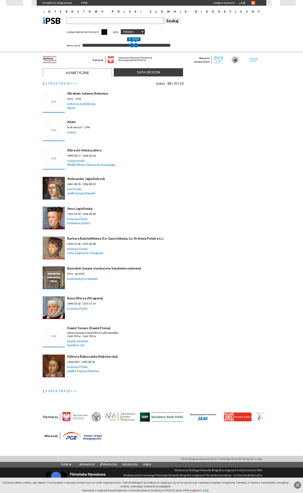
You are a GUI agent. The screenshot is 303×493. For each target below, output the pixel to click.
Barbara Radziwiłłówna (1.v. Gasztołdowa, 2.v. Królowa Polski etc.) (115, 238)
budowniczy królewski (82, 279)
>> (75, 83)
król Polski (74, 189)
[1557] (136, 45)
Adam (71, 122)
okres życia (73, 45)
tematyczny (130, 464)
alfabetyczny (108, 464)
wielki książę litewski (81, 193)
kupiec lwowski (77, 341)
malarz (71, 132)
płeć (115, 31)
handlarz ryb (76, 345)
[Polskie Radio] (237, 416)
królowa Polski (77, 219)
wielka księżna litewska (83, 371)
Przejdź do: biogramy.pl (57, 3)
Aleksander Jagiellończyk (86, 179)
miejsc (147, 464)
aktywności (87, 464)
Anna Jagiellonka (79, 208)
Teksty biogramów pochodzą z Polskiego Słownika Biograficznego (221, 459)
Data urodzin (148, 72)
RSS (253, 3)
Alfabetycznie (77, 73)
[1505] (132, 45)
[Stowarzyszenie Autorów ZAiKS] (203, 416)
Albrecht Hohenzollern (84, 150)
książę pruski (76, 161)
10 (68, 83)
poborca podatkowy (81, 104)
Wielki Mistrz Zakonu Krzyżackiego (91, 165)
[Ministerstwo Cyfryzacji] (75, 416)
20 (175, 83)
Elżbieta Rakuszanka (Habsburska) (92, 356)
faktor (71, 108)
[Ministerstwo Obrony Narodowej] (96, 416)
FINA (84, 3)
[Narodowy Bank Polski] (161, 416)
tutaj (206, 490)
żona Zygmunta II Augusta (85, 253)
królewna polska (78, 223)
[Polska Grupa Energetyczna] (82, 435)
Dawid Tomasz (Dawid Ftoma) (88, 328)
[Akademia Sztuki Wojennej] (120, 416)
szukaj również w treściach (83, 31)
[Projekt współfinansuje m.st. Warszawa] (260, 416)
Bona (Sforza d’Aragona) (85, 298)
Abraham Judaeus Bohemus (87, 93)
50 (182, 83)
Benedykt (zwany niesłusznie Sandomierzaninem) (104, 268)
